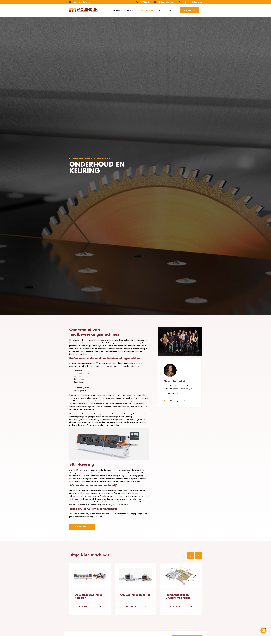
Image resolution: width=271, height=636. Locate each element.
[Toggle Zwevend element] (263, 630)
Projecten (161, 10)
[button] (190, 555)
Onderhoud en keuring (146, 10)
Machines (130, 10)
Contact (171, 10)
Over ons (116, 10)
